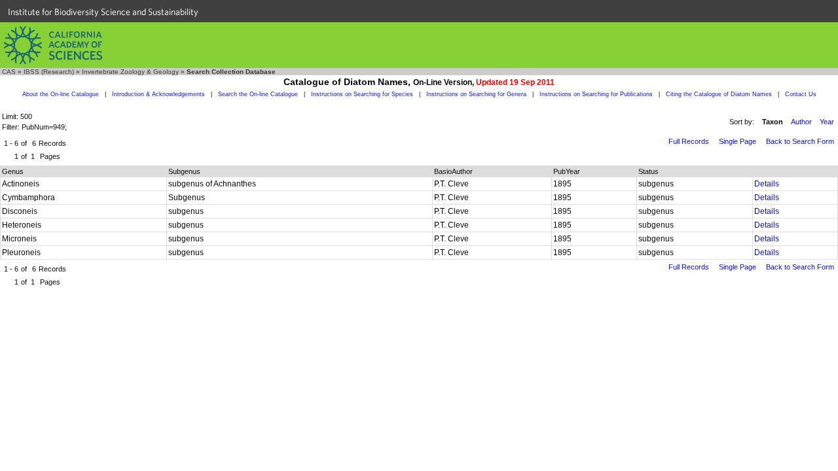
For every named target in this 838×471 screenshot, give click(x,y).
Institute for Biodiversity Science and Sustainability (103, 12)
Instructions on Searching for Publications (596, 94)
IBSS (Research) (49, 71)
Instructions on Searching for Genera (476, 94)
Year (827, 122)
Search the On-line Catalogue (258, 94)
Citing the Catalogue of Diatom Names (719, 94)
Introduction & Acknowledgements (158, 94)
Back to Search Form (800, 141)
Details (766, 183)
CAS (9, 71)
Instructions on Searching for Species (362, 94)
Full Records (688, 141)
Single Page (737, 141)
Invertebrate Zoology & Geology (130, 71)
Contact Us (800, 94)
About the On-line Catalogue (60, 94)
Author (801, 122)
